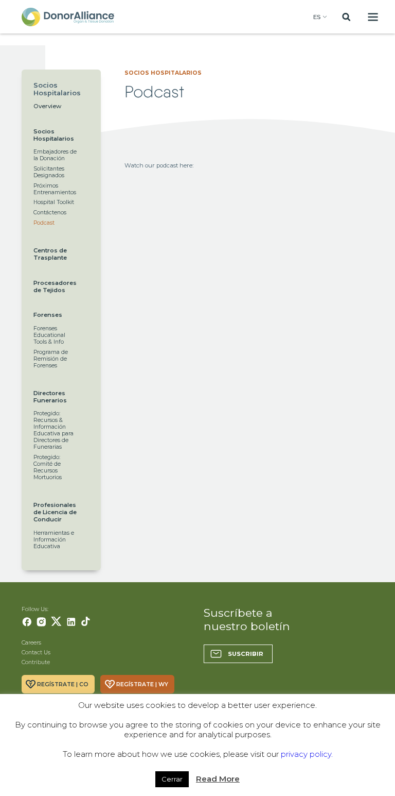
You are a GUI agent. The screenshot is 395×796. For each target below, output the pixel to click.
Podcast (44, 222)
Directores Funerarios (50, 396)
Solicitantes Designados (48, 172)
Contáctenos (49, 212)
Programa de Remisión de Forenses (50, 359)
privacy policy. (307, 754)
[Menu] (373, 16)
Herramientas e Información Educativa (53, 540)
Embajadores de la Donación (55, 155)
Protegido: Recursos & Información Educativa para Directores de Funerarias (53, 430)
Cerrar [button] (172, 779)
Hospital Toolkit (53, 202)
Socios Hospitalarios (53, 135)
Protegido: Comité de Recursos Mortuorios (47, 467)
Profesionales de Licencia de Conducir (55, 512)
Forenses (47, 314)
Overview (47, 106)
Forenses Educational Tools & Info (49, 335)
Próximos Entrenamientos (54, 189)
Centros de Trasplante (50, 254)
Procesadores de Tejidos (55, 286)
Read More (218, 779)
